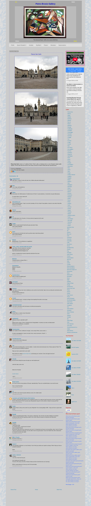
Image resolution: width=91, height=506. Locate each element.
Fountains (69, 252)
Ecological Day (70, 247)
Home (36, 489)
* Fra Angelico (70, 164)
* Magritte (69, 178)
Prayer (68, 296)
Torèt (68, 322)
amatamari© (15, 318)
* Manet (68, 179)
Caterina (14, 288)
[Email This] (11, 171)
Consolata (69, 240)
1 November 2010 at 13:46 (17, 325)
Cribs (68, 242)
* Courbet (69, 140)
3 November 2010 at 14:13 (17, 433)
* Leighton (69, 176)
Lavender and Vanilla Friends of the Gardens (23, 398)
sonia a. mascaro (16, 454)
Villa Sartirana (70, 330)
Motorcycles (69, 274)
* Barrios (69, 113)
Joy (13, 345)
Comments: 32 (13, 176)
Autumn (68, 232)
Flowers (46, 45)
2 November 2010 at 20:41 (17, 402)
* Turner (69, 217)
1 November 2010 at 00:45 (17, 301)
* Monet (68, 188)
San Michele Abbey (71, 300)
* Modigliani (69, 184)
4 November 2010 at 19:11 (17, 451)
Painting (69, 281)
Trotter (14, 223)
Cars (68, 235)
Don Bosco (69, 244)
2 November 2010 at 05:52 (17, 394)
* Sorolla (69, 208)
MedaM (14, 414)
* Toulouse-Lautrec (71, 215)
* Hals (68, 167)
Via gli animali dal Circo (72, 327)
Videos (68, 329)
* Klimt (68, 171)
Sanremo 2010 (75, 354)
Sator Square (70, 303)
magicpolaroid (16, 178)
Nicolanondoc (15, 329)
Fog (68, 251)
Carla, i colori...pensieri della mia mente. (22, 246)
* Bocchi (69, 122)
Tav (68, 318)
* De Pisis (69, 150)
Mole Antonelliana (71, 267)
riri (13, 216)
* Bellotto (69, 117)
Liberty (68, 262)
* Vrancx (69, 225)
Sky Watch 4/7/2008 (76, 367)
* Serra (68, 205)
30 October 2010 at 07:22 (17, 213)
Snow (68, 313)
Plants (68, 290)
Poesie (68, 293)
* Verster (69, 223)
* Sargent (69, 203)
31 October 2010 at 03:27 (17, 271)
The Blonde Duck (16, 338)
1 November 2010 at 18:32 (17, 334)
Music (68, 278)
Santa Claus (69, 301)
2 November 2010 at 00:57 (17, 378)
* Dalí (68, 145)
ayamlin (14, 422)
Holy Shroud (69, 254)
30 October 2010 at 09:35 (17, 219)
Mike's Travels (15, 437)
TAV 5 (73, 388)
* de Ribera (69, 152)
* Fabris (68, 161)
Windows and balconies (72, 332)
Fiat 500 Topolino (75, 347)
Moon (68, 273)
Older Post (59, 489)
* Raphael (69, 196)
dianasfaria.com (16, 201)
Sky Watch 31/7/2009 (76, 361)
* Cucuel (69, 144)
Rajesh (14, 239)
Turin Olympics (70, 323)
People (68, 284)
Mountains (53, 45)
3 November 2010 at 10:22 (17, 410)
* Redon (69, 198)
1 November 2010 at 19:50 (17, 341)
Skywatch (69, 310)
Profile (12, 45)
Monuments (69, 271)
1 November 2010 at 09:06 (17, 307)
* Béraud (69, 120)
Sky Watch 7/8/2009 (76, 374)
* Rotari (68, 201)
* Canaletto (69, 130)
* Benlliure (69, 118)
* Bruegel (69, 127)
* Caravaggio (70, 132)
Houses (68, 256)
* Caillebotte (69, 128)
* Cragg (68, 142)
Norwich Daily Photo (27, 353)
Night (68, 279)
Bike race (69, 234)
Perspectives (70, 286)
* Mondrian (69, 186)
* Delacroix (69, 154)
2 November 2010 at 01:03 (17, 387)
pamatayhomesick (17, 304)
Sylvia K (14, 444)
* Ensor (68, 159)
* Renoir (69, 200)
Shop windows (70, 308)
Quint (13, 231)
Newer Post (13, 489)
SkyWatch (38, 45)
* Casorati (69, 134)
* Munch (69, 191)
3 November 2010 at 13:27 (17, 418)
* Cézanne (69, 135)
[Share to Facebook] (13, 171)
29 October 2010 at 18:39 (17, 198)
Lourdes (69, 264)
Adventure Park (70, 227)
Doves (68, 245)
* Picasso (69, 193)
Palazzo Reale (70, 283)
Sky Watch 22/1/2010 (76, 381)
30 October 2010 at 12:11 (16, 236)
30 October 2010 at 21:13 (17, 255)
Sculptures (69, 305)
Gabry (13, 192)
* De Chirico (69, 147)
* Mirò (68, 183)
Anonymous (15, 265)
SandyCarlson (16, 275)
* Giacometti (69, 166)
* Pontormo (69, 195)
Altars (68, 228)
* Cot (68, 139)
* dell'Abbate (69, 156)
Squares (22, 169)
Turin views (69, 325)
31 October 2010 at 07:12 (17, 284)
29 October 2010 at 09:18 (17, 181)
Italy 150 (69, 259)
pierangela (15, 281)
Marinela (14, 258)
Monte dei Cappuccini (71, 269)
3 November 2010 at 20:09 (17, 440)
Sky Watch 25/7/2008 (76, 340)
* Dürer (68, 157)
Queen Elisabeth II (21, 45)
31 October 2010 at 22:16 (17, 294)
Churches (69, 239)
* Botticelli (69, 125)
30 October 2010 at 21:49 (17, 261)
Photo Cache (15, 381)
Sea (68, 306)
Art (67, 230)
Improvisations (62, 45)
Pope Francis (70, 295)
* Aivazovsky (70, 112)
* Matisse (69, 181)
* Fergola (69, 162)
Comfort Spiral (15, 373)
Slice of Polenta (70, 312)
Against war (74, 401)
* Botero (69, 123)
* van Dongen (70, 218)
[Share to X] (15, 171)
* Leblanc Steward (71, 174)
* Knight (68, 173)
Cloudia (14, 359)
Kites (68, 261)
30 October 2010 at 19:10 (17, 242)
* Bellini (68, 115)
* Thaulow (69, 212)
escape (14, 298)
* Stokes (69, 210)
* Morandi (69, 189)
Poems (68, 291)
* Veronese (69, 222)
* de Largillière (70, 149)
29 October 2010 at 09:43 (17, 188)
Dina (13, 185)
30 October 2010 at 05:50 (17, 206)
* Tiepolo (69, 213)
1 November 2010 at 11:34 (17, 314)
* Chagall (69, 137)
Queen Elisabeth (70, 298)
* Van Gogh (69, 220)
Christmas (69, 237)
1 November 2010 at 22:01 (17, 355)
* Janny (68, 169)
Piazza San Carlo (17, 169)
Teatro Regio (70, 320)
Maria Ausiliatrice (70, 266)
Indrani (14, 210)
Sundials (31, 45)
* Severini (69, 206)
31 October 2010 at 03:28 (17, 278)
